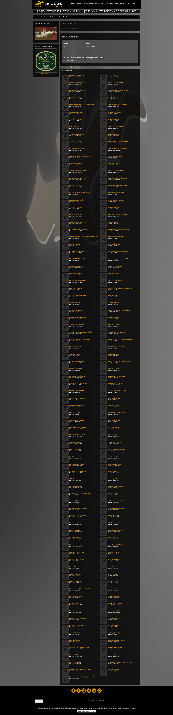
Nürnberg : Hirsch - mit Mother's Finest (80, 669)
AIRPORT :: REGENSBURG (76, 325)
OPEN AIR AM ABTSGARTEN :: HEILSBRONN (120, 288)
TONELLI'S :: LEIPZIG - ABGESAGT (117, 215)
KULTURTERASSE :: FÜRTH (77, 149)
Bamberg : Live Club (113, 611)
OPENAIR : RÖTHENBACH (76, 75)
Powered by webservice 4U (96, 700)
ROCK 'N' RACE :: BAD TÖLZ (77, 391)
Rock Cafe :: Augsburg (75, 486)
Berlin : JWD (72, 567)
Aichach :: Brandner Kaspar (115, 523)
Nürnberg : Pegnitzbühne (115, 647)
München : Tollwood (113, 552)
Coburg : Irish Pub (113, 588)
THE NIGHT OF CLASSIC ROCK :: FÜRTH (80, 332)
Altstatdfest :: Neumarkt (114, 493)
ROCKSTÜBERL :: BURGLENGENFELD (118, 229)
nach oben (39, 701)
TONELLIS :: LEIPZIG (114, 325)
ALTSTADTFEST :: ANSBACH (77, 398)
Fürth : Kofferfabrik (113, 574)
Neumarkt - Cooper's (75, 611)
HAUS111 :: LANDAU (74, 97)
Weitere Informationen (84, 711)
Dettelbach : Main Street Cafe (116, 501)
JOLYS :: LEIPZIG (112, 75)
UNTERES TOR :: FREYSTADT (116, 193)
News (72, 3)
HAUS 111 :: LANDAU (113, 303)
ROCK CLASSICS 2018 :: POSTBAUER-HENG (120, 339)
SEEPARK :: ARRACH (113, 295)
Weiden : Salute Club (75, 581)
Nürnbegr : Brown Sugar (76, 545)
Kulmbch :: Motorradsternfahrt (116, 508)
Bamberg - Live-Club (75, 662)
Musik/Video (89, 3)
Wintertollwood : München (76, 464)
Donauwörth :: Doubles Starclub (78, 508)
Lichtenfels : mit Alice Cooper (77, 618)
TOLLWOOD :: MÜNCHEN (76, 112)
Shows (79, 3)
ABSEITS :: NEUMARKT (75, 449)
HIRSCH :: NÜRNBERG (75, 83)
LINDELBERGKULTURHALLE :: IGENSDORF (81, 105)
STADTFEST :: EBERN (75, 288)
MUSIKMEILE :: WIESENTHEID (116, 332)
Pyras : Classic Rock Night (115, 545)
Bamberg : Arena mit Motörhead (116, 640)
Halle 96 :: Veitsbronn (75, 457)
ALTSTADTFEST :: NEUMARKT (116, 346)
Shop (111, 3)
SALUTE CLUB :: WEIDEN (76, 420)
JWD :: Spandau (73, 479)
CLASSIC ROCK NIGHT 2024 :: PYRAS (79, 156)
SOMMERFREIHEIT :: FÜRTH (77, 200)
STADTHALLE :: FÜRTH (75, 215)
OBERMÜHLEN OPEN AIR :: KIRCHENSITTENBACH (83, 237)
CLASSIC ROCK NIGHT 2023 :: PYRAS (79, 193)
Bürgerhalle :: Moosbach (114, 112)
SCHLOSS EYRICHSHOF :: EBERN (117, 391)
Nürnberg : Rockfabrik (114, 596)
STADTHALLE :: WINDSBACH (77, 281)
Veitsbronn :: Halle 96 (113, 515)
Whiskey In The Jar (45, 73)
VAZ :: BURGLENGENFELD (76, 134)
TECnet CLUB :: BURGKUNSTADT (117, 376)
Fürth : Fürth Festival (113, 625)
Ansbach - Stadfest (74, 633)
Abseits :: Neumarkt (113, 471)
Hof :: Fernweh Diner (75, 523)
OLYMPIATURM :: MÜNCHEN (77, 376)
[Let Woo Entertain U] (46, 33)
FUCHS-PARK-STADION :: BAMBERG (118, 251)
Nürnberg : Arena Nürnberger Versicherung (81, 588)
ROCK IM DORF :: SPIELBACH (116, 383)
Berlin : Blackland (112, 567)
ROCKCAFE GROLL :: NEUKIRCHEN (118, 90)
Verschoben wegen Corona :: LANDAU (118, 259)
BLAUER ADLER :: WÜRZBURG (78, 383)
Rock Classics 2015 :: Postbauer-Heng (79, 493)
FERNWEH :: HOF (112, 435)
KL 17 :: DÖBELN (74, 127)
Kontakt (131, 3)
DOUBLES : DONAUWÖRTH (115, 222)
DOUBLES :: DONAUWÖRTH (115, 83)
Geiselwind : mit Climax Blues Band (79, 647)
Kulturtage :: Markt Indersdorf (77, 471)
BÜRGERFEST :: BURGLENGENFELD (118, 185)
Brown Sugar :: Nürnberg (115, 479)
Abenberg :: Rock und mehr (115, 530)
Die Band (104, 3)
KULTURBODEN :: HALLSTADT (77, 90)
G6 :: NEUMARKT (112, 97)
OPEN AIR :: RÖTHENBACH (77, 405)
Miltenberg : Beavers (75, 574)
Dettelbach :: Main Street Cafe (77, 515)
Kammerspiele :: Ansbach (115, 464)
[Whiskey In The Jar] (46, 61)
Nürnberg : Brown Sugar (114, 633)
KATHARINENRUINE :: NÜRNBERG (117, 105)
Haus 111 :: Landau (113, 457)
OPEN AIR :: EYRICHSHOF (115, 281)
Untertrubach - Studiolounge (77, 625)
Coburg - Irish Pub (113, 581)
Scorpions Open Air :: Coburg (116, 486)
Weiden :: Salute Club (75, 501)
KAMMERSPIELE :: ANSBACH (116, 200)
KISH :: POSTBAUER (113, 427)
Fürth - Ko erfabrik (74, 640)
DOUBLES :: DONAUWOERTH (116, 266)
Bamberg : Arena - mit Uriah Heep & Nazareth (81, 677)
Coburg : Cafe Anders (75, 603)
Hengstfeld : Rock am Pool (76, 559)
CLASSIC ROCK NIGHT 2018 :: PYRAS (79, 339)
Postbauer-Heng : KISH (75, 596)
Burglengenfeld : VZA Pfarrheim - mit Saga (119, 662)
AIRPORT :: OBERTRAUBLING (77, 171)
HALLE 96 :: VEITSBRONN (76, 266)
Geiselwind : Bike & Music (76, 552)
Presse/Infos (120, 3)
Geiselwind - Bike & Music (115, 618)
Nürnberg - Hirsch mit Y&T (115, 603)
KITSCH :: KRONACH (75, 303)
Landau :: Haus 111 (74, 530)
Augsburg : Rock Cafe (75, 537)
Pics (97, 3)
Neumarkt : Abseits (113, 537)
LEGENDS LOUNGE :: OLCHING (78, 427)
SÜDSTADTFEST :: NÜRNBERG (78, 295)
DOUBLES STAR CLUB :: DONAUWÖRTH (119, 310)
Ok (94, 711)
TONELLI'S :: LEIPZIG (75, 119)
